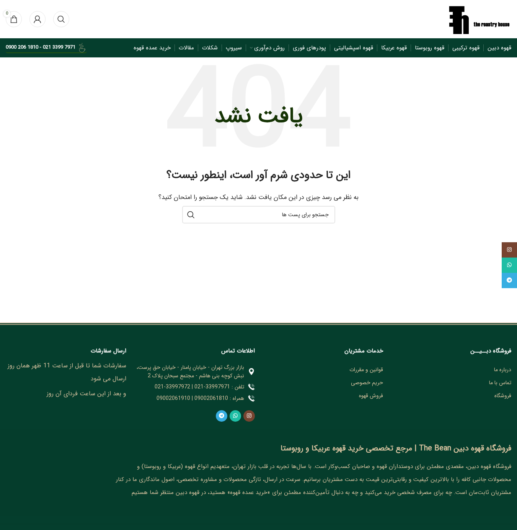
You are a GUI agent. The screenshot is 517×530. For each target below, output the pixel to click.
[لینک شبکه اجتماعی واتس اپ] (235, 416)
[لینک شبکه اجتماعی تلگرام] (221, 416)
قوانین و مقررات (366, 369)
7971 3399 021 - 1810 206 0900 (40, 47)
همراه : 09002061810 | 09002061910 (200, 398)
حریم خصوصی (367, 382)
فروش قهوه (371, 395)
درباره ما (502, 369)
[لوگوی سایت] (478, 18)
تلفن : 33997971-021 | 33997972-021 (199, 387)
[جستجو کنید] (61, 19)
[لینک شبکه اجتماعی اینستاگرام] (249, 416)
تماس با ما (500, 382)
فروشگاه (502, 395)
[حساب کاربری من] (37, 19)
